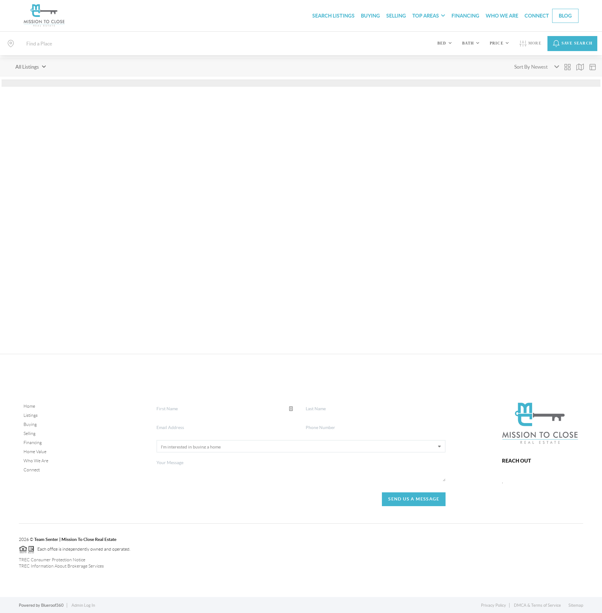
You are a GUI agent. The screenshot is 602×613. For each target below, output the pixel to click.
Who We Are (502, 15)
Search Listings (333, 15)
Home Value (35, 451)
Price (497, 43)
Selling (396, 15)
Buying (370, 15)
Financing (465, 15)
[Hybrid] (592, 67)
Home (29, 406)
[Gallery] (567, 67)
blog (565, 15)
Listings (31, 415)
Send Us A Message (413, 498)
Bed (441, 43)
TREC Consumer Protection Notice (52, 559)
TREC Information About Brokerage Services (61, 565)
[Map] (580, 67)
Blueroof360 (52, 605)
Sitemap (575, 605)
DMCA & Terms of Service (537, 605)
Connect (537, 15)
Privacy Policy (493, 605)
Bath (468, 43)
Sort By (522, 67)
